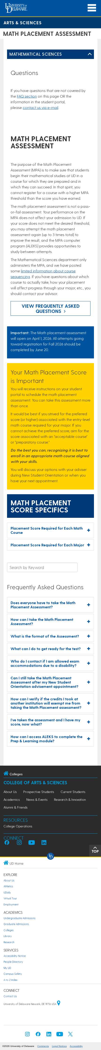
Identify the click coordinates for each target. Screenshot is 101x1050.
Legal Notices (59, 1046)
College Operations (18, 826)
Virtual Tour (10, 898)
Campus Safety (13, 973)
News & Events (36, 799)
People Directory (13, 961)
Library (8, 936)
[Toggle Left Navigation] (90, 54)
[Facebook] (38, 1035)
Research (9, 942)
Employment (11, 904)
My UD (7, 967)
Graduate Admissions (16, 923)
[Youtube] (59, 1035)
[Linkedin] (49, 1035)
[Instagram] (27, 1035)
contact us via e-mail (40, 107)
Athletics (8, 886)
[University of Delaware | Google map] (58, 1003)
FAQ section (27, 96)
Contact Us (10, 996)
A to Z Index (10, 979)
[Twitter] (70, 1035)
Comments (43, 1046)
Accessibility (76, 1046)
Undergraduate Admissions (19, 918)
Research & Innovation (70, 799)
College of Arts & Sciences (35, 782)
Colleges (9, 930)
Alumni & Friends (15, 807)
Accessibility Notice (15, 955)
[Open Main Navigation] (92, 8)
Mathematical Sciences (35, 53)
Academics (12, 799)
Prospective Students (38, 792)
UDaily (7, 892)
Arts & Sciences (23, 22)
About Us (10, 792)
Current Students (73, 792)
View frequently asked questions (51, 308)
